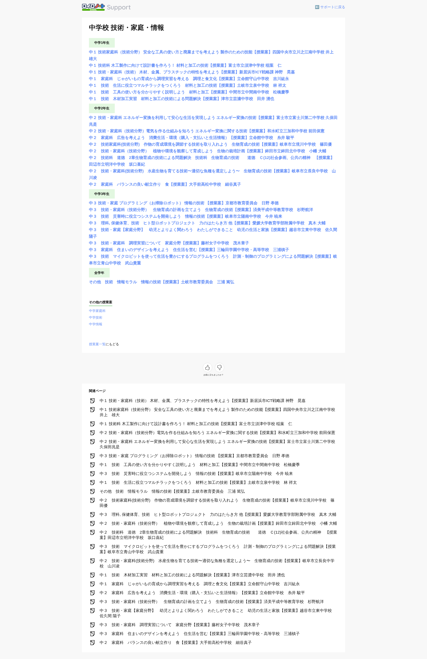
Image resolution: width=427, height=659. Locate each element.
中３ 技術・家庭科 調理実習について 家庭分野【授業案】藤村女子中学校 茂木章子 (169, 243)
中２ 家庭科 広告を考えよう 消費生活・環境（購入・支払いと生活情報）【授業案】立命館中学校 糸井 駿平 (191, 137)
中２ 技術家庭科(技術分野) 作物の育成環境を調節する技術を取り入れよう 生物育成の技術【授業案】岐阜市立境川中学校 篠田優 (210, 144)
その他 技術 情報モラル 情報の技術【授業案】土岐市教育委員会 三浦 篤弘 (161, 282)
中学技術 (95, 317)
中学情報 (95, 324)
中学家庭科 (97, 311)
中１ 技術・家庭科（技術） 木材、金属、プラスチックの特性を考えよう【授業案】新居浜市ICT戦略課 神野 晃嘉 (192, 72)
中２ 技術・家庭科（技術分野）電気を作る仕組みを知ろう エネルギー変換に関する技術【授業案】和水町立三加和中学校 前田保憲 (206, 131)
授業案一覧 (97, 344)
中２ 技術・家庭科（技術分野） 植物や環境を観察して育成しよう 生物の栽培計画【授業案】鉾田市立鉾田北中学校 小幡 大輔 (207, 151)
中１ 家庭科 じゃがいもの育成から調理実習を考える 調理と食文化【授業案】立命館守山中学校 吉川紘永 (189, 78)
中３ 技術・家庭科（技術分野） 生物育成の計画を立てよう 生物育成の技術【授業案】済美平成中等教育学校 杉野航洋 (201, 209)
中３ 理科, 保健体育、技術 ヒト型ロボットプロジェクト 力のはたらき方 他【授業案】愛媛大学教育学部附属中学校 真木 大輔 (207, 223)
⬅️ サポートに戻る (330, 7)
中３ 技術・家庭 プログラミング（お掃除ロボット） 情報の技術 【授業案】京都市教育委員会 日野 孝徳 (184, 203)
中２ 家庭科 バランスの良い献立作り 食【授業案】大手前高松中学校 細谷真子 (165, 184)
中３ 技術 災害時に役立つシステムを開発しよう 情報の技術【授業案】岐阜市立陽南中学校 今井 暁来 (185, 216)
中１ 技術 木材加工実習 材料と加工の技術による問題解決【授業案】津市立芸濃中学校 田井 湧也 (181, 98)
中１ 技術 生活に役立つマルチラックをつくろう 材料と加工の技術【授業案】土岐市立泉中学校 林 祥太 (187, 85)
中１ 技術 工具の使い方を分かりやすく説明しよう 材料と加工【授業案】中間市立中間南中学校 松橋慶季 (189, 92)
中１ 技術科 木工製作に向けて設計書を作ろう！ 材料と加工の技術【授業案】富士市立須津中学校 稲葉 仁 (185, 65)
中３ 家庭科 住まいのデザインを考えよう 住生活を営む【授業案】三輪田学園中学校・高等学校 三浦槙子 (189, 249)
